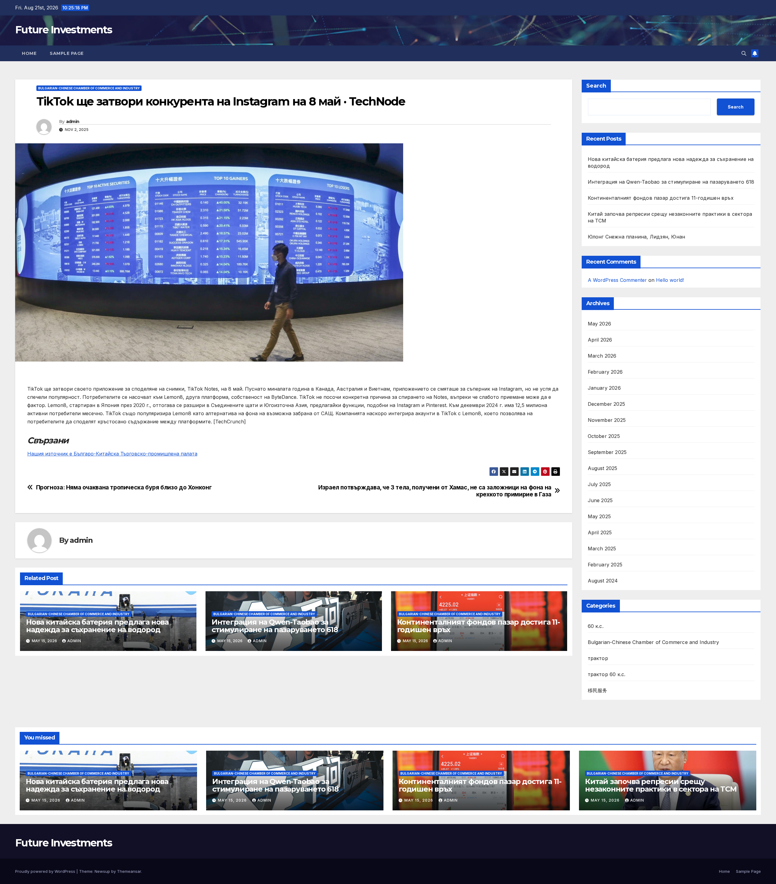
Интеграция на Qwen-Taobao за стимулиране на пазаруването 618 (275, 626)
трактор (598, 658)
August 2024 (603, 581)
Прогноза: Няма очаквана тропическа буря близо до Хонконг (124, 487)
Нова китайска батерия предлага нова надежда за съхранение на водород (97, 626)
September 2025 (607, 452)
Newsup (102, 871)
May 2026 (599, 324)
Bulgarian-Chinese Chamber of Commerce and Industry (89, 88)
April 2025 (600, 532)
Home (29, 53)
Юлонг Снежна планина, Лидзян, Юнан (636, 237)
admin (72, 121)
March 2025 (602, 548)
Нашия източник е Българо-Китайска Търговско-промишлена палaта (112, 454)
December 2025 (606, 404)
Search (596, 85)
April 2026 (600, 340)
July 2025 (599, 484)
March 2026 (602, 356)
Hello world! (670, 280)
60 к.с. (596, 626)
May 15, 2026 (47, 800)
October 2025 (604, 436)
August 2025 (602, 468)
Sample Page (67, 53)
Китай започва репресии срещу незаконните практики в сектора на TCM (661, 785)
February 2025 (605, 565)
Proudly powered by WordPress (45, 871)
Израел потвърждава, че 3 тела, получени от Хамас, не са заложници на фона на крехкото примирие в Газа (434, 491)
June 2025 (600, 500)
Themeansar (129, 871)
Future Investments (63, 29)
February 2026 (605, 372)
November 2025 (607, 420)
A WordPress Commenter (617, 280)
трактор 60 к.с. (607, 674)
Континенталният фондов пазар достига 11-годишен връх (478, 626)
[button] (743, 53)
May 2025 (599, 516)
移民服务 (597, 690)
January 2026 (604, 388)
